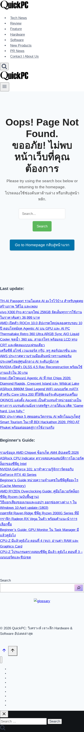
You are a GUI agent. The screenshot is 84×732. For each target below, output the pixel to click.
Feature (16, 29)
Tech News (18, 18)
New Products (21, 45)
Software (17, 40)
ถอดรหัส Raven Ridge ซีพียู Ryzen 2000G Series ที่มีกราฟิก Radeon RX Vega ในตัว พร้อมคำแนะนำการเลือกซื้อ (39, 518)
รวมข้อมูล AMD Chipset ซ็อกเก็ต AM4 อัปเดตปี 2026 (39, 453)
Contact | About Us (24, 57)
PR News (17, 51)
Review (15, 23)
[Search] (78, 587)
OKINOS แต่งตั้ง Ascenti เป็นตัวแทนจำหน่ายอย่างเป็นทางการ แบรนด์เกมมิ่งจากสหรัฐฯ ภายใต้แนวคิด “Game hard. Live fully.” (41, 405)
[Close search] (4, 714)
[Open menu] (4, 86)
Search (5, 580)
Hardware (17, 34)
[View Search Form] (4, 66)
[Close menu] (1, 659)
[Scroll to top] (4, 651)
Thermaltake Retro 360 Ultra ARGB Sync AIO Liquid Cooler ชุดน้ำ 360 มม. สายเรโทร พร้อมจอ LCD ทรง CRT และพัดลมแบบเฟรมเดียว (39, 339)
